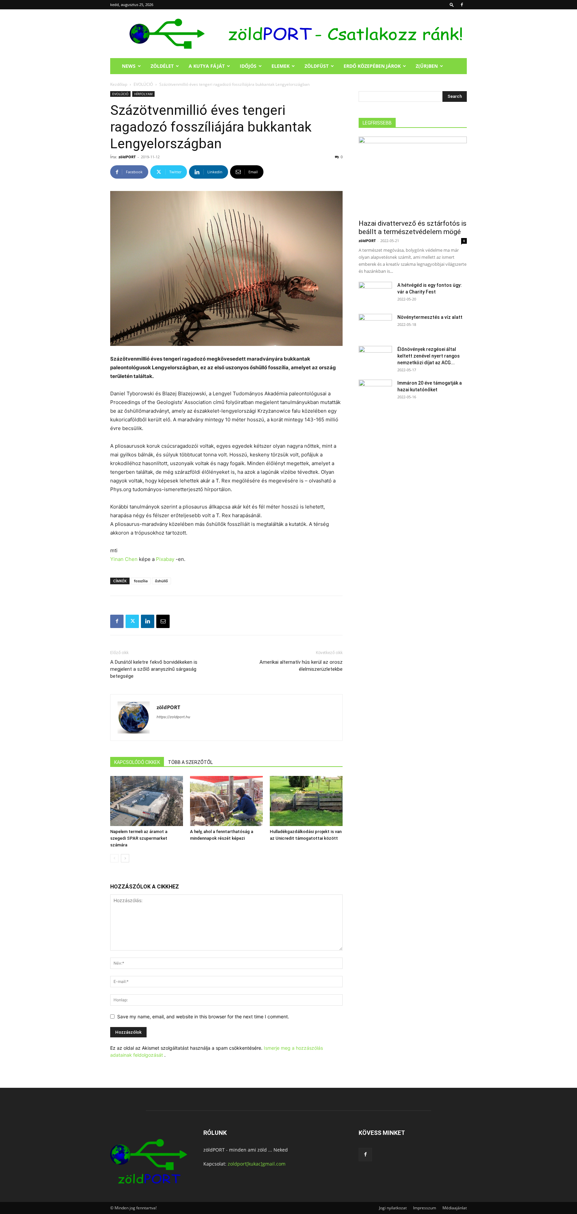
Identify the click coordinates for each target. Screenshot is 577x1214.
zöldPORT (127, 156)
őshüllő (161, 580)
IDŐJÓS (248, 66)
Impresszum (424, 1208)
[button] (452, 4)
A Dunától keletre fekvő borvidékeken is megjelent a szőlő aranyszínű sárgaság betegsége (153, 669)
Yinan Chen (124, 559)
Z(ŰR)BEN (427, 66)
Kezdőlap (118, 84)
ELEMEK (280, 66)
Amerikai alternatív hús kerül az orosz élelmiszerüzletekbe (301, 665)
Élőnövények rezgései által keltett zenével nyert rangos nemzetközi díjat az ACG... (428, 356)
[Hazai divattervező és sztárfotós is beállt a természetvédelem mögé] (413, 176)
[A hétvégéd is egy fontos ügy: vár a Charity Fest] (375, 293)
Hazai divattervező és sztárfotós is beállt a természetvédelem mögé (412, 227)
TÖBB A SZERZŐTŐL (190, 762)
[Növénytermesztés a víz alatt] (375, 325)
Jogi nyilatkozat (393, 1208)
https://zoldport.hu (173, 717)
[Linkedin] (147, 621)
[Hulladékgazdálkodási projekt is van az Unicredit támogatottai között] (306, 801)
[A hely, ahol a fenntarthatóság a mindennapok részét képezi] (226, 801)
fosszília (141, 580)
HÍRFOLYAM (143, 93)
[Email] (163, 621)
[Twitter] (132, 621)
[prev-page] (114, 858)
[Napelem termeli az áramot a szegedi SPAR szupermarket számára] (146, 801)
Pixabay (165, 559)
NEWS (129, 66)
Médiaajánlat (454, 1208)
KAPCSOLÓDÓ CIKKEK (137, 762)
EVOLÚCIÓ (143, 84)
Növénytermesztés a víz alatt (429, 317)
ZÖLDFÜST (317, 66)
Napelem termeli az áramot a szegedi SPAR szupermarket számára (138, 838)
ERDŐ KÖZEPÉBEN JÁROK (372, 66)
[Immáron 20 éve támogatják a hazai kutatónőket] (375, 391)
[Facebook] (462, 4)
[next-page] (125, 858)
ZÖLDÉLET (162, 66)
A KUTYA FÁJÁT (207, 66)
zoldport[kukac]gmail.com (256, 1164)
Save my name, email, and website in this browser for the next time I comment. (203, 1016)
